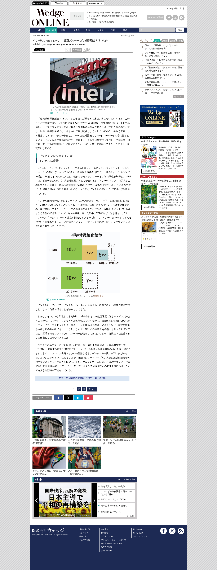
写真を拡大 (98, 296)
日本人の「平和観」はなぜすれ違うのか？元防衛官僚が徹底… (162, 47)
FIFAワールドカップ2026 (113, 499)
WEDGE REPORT (40, 35)
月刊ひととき (138, 533)
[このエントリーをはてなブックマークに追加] (78, 398)
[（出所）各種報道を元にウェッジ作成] (83, 292)
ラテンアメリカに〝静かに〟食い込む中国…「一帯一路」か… (163, 91)
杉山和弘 (60, 44)
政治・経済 (51, 30)
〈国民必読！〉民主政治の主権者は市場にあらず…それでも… (163, 61)
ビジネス (75, 30)
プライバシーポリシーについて (113, 540)
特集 (113, 30)
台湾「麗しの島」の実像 (113, 486)
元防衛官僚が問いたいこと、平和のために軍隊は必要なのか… (163, 83)
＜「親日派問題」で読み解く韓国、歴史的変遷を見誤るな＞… (163, 69)
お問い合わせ (106, 551)
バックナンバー (42, 398)
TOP (38, 30)
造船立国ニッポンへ (111, 511)
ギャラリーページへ (61, 113)
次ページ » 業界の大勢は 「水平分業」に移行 (82, 378)
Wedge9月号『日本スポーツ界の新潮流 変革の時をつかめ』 (113, 13)
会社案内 (104, 529)
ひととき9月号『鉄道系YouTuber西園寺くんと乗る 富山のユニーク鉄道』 (114, 17)
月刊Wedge (137, 529)
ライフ (100, 30)
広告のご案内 (106, 547)
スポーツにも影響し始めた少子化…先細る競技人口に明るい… (163, 76)
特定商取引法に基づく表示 (111, 543)
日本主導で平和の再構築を (58, 515)
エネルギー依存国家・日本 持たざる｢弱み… (116, 493)
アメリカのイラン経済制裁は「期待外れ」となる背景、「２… (162, 54)
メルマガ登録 (156, 17)
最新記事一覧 (84, 529)
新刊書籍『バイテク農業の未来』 (102, 22)
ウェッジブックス (140, 536)
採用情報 (104, 533)
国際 (63, 30)
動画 (125, 30)
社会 (88, 30)
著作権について (107, 536)
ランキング (83, 533)
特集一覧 (83, 536)
